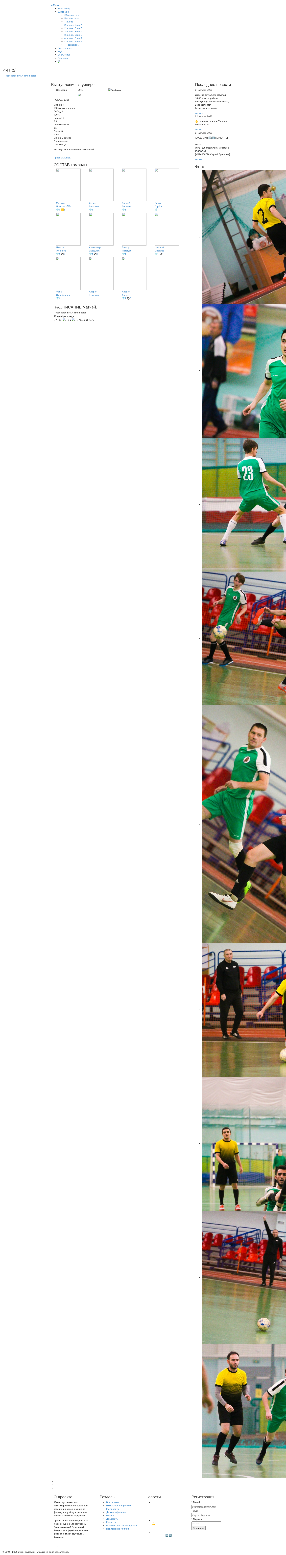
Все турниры (65, 48)
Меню (55, 5)
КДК (60, 51)
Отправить (198, 1528)
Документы (64, 54)
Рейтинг (110, 1515)
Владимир (63, 11)
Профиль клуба (62, 157)
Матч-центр (64, 8)
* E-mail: (196, 1502)
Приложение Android (117, 1528)
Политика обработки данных (121, 1525)
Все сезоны (112, 1502)
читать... (199, 113)
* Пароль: (197, 1519)
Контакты (63, 57)
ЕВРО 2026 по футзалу (118, 1505)
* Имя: (194, 1510)
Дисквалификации (116, 1512)
